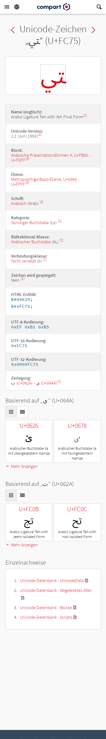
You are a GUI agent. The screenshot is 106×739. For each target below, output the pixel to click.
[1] (85, 115)
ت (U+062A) (22, 383)
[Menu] (7, 7)
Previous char (12, 30)
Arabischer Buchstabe (31, 242)
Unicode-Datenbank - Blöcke (46, 607)
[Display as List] (22, 411)
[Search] (99, 7)
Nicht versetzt (23, 261)
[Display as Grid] (11, 411)
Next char (93, 30)
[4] (41, 202)
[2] (40, 134)
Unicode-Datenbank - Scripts (46, 617)
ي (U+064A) (46, 383)
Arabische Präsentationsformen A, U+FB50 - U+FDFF (50, 157)
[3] (27, 158)
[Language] (17, 7)
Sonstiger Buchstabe (30, 222)
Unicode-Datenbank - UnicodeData (52, 580)
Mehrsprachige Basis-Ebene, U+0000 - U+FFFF (45, 181)
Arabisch (19, 203)
